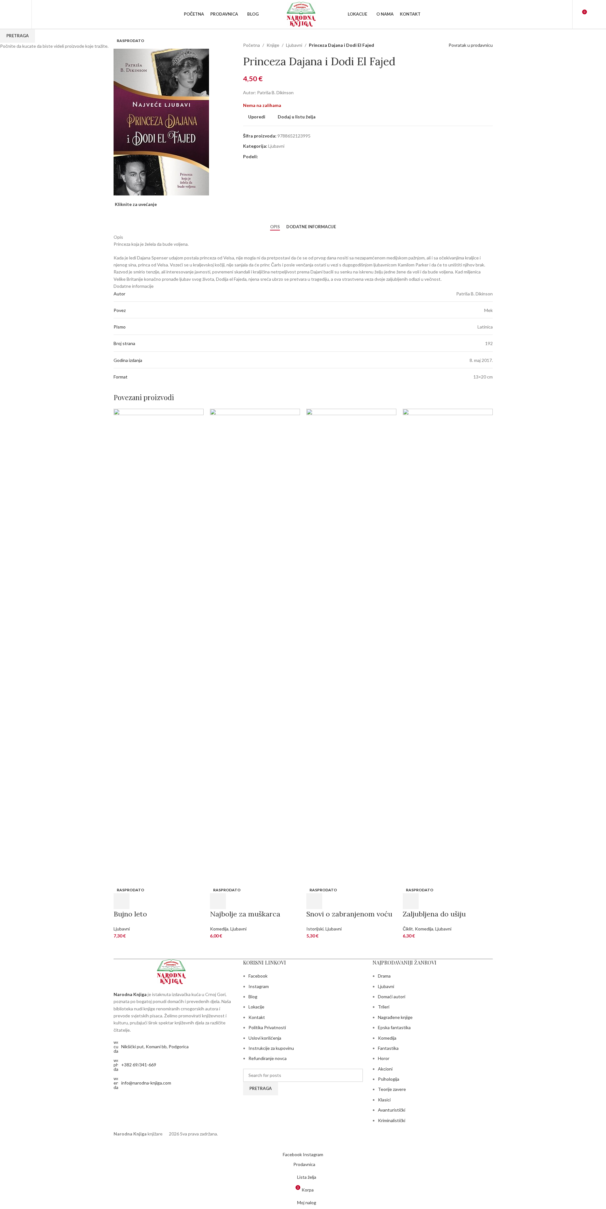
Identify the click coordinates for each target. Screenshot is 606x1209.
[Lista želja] (22, 14)
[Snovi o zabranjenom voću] (351, 646)
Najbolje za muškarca (245, 913)
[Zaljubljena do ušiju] (448, 646)
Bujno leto (130, 913)
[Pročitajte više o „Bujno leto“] (121, 901)
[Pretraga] (40, 14)
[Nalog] (563, 14)
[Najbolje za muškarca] (255, 646)
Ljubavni (122, 928)
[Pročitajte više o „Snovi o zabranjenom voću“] (314, 901)
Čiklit (408, 928)
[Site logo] (303, 14)
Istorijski (315, 928)
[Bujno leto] (159, 646)
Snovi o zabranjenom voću (349, 913)
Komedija (219, 928)
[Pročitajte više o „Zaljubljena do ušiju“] (411, 901)
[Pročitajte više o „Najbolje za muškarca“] (218, 901)
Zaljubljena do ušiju (434, 913)
